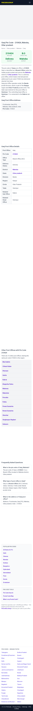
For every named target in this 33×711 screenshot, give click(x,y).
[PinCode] (7, 2)
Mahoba (28, 72)
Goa (18, 678)
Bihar (2, 658)
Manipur (3, 681)
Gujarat (19, 661)
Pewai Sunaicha (8, 406)
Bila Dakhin (6, 362)
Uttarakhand (5, 699)
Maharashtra (5, 678)
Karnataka (4, 672)
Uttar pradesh (13, 75)
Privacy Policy (17, 707)
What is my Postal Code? (10, 599)
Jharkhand (20, 670)
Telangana (4, 652)
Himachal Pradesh (22, 667)
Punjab (3, 693)
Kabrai (5, 380)
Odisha (3, 690)
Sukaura (5, 424)
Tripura (19, 684)
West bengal (20, 699)
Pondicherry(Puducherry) (8, 655)
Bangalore (6, 566)
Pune (4, 576)
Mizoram (19, 681)
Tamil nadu (4, 696)
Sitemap (24, 707)
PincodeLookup (6, 608)
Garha (5, 375)
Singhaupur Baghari (9, 420)
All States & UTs (8, 550)
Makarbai (6, 393)
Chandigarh (20, 690)
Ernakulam (6, 582)
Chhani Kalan (7, 366)
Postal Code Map (8, 596)
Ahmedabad (7, 572)
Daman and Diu (5, 664)
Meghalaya (20, 687)
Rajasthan (20, 693)
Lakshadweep (5, 675)
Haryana (3, 667)
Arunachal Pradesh (7, 687)
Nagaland (4, 684)
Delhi (4, 553)
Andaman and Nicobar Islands (8, 701)
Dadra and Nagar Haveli (24, 664)
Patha (5, 402)
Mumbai (5, 559)
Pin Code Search (8, 593)
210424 (15, 154)
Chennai (5, 556)
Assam (19, 655)
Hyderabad (6, 569)
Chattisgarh (20, 658)
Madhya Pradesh (22, 675)
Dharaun (5, 371)
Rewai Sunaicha (8, 411)
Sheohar (5, 415)
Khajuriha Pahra (8, 384)
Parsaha (5, 397)
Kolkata (5, 563)
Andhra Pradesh (22, 652)
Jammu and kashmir (7, 670)
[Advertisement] (16, 21)
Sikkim (19, 701)
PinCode (8, 707)
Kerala (5, 579)
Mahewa (5, 388)
